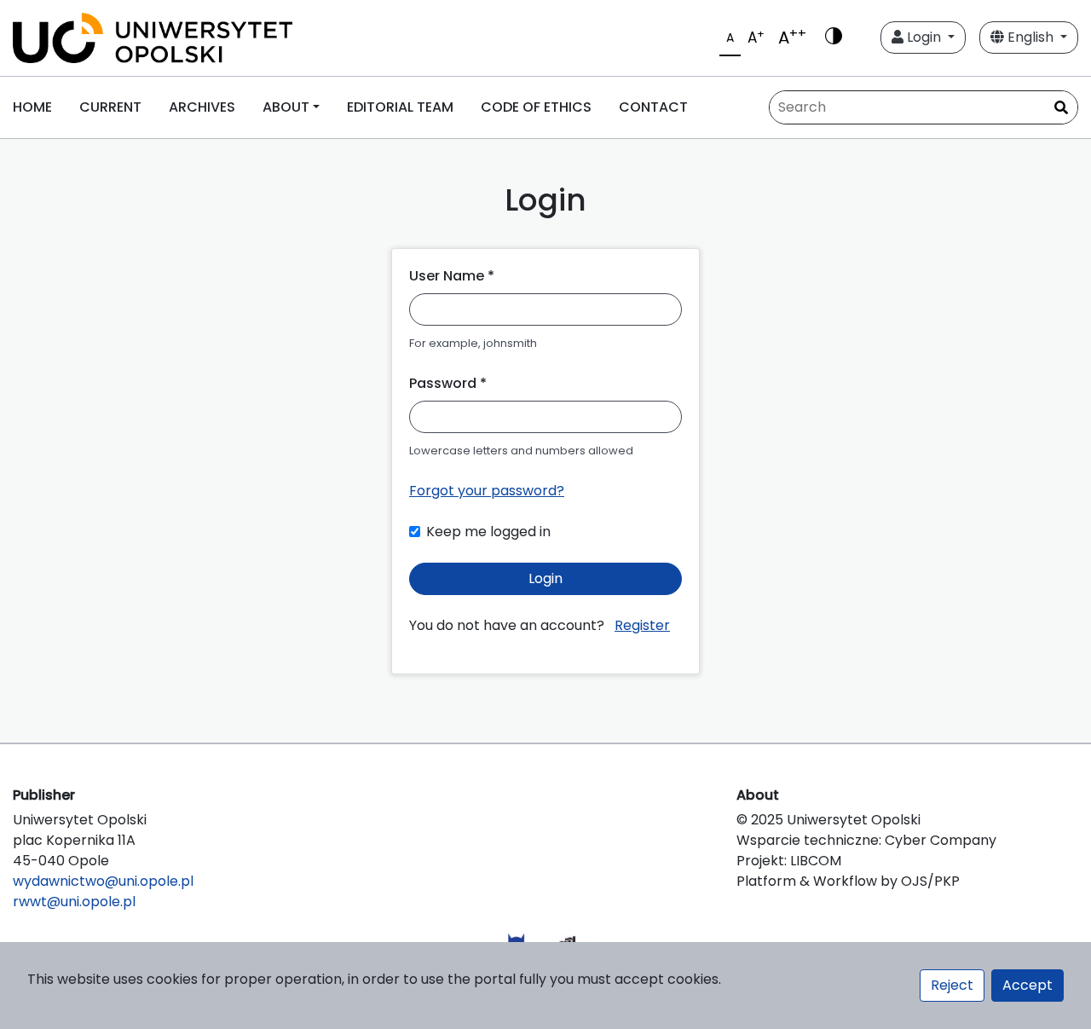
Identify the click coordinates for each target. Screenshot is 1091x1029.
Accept (1027, 985)
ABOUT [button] (286, 107)
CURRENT (110, 107)
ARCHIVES (202, 107)
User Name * (451, 276)
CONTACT (653, 107)
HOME (32, 107)
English (1030, 37)
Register (642, 625)
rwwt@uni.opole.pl (74, 901)
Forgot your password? (486, 490)
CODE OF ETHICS (536, 107)
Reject (952, 985)
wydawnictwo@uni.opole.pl (103, 881)
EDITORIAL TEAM (400, 107)
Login (923, 37)
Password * (448, 383)
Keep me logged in (488, 531)
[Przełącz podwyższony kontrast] (833, 37)
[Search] (1061, 108)
